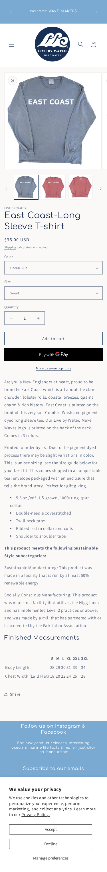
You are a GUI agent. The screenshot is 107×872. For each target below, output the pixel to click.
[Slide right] (100, 188)
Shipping (10, 247)
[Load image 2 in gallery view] (53, 187)
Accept (51, 829)
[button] (11, 44)
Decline (50, 843)
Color (8, 256)
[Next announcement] (96, 11)
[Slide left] (6, 188)
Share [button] (15, 694)
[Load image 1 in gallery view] (26, 187)
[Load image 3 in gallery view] (80, 187)
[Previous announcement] (10, 11)
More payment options (53, 368)
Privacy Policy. (35, 814)
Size (7, 281)
